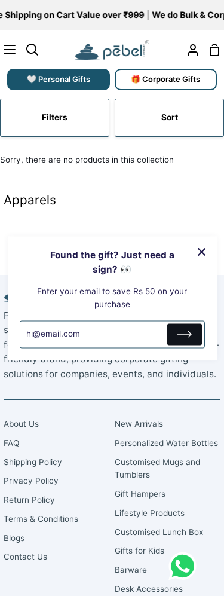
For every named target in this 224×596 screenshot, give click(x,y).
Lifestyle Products (150, 513)
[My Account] (188, 49)
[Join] (184, 334)
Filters (54, 117)
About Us (21, 424)
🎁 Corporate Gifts (165, 79)
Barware (131, 569)
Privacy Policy (31, 480)
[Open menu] (8, 49)
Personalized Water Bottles (166, 443)
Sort (169, 117)
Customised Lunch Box (159, 532)
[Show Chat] (185, 566)
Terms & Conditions (41, 519)
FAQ (11, 443)
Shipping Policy (33, 462)
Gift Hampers (140, 494)
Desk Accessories (149, 589)
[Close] (202, 251)
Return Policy (29, 500)
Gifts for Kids (139, 550)
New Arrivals (139, 424)
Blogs (14, 538)
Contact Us (25, 556)
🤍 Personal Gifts (58, 79)
